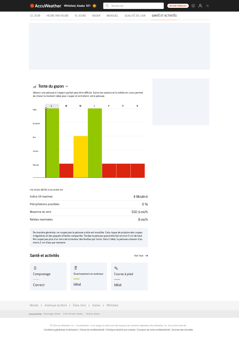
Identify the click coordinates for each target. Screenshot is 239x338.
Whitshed (112, 305)
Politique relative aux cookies (121, 329)
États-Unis (79, 305)
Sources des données (182, 329)
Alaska (96, 305)
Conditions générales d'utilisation (61, 329)
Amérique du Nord (56, 305)
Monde (34, 305)
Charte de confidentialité (92, 329)
